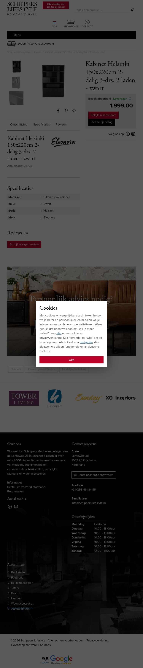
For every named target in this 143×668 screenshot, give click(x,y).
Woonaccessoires (22, 603)
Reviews (61, 124)
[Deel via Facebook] (60, 110)
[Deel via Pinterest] (68, 110)
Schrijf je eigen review (24, 244)
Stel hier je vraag (101, 122)
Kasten (15, 593)
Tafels (15, 588)
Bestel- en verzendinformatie (26, 487)
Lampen (16, 598)
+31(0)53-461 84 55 (84, 489)
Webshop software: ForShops (32, 645)
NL (53, 26)
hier (58, 333)
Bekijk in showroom (103, 115)
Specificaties (41, 124)
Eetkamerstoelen (22, 583)
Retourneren (15, 491)
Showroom (71, 26)
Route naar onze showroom (95, 475)
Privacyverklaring (97, 640)
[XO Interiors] (121, 398)
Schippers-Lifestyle (19, 608)
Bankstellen (18, 572)
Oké (71, 360)
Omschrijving (18, 124)
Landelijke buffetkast (74, 369)
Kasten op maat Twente (41, 369)
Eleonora (16, 369)
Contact (87, 26)
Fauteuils (17, 577)
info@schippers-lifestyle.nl (89, 503)
